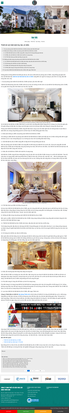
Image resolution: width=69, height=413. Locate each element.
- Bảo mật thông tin (31, 396)
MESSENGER (43, 411)
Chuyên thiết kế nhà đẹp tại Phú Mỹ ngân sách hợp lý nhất (15, 364)
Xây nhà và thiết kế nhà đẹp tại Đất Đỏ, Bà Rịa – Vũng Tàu (15, 362)
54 (40, 370)
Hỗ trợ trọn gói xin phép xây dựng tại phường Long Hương (15, 359)
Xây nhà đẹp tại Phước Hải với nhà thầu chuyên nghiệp (14, 367)
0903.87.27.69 (8, 398)
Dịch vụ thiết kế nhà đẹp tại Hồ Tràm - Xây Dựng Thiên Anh (15, 363)
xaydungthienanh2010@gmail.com (11, 400)
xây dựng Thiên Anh (24, 294)
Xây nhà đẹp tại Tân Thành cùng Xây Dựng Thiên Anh (14, 365)
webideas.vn (32, 408)
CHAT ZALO (26, 411)
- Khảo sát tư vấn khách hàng (33, 390)
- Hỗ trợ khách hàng (31, 394)
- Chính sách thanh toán (32, 392)
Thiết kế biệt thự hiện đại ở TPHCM (13, 342)
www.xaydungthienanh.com (11, 402)
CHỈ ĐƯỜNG (60, 411)
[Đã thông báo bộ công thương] (33, 400)
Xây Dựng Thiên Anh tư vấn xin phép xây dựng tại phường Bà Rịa (17, 360)
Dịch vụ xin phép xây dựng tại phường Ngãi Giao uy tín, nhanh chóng (17, 358)
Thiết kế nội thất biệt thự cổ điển (12, 340)
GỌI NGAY (8, 411)
